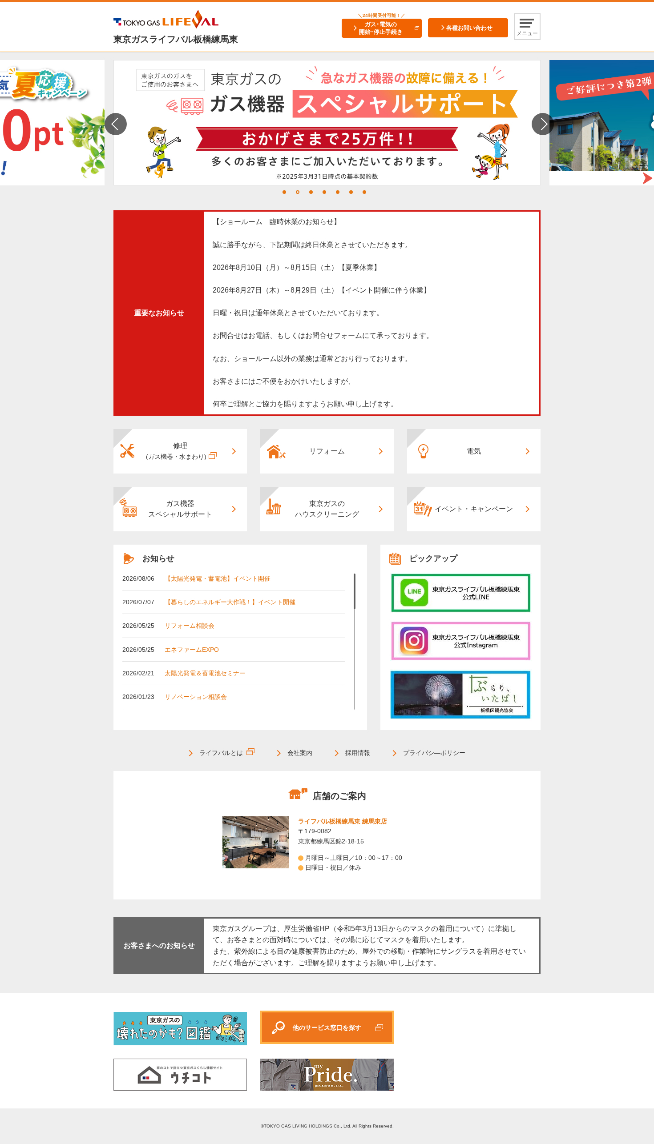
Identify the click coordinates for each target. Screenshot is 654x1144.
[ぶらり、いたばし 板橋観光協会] (460, 695)
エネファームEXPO (192, 649)
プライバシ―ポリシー (434, 752)
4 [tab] (324, 192)
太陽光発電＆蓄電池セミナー (205, 673)
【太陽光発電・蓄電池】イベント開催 (217, 578)
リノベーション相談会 (196, 696)
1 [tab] (284, 192)
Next (543, 124)
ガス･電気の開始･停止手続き (381, 28)
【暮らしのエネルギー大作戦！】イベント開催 (230, 602)
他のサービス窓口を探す (327, 1027)
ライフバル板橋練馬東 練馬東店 (342, 821)
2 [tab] (297, 192)
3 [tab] (311, 192)
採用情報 (357, 752)
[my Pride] (460, 593)
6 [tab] (351, 192)
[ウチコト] (180, 1074)
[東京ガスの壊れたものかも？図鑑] (180, 1028)
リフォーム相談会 (189, 625)
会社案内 (299, 752)
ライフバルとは (221, 752)
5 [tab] (337, 192)
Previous (116, 124)
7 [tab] (364, 192)
